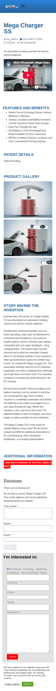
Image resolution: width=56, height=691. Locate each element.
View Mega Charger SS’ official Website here (28, 464)
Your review (11, 506)
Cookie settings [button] (12, 684)
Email (7, 535)
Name (8, 524)
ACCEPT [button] (28, 684)
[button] (22, 5)
